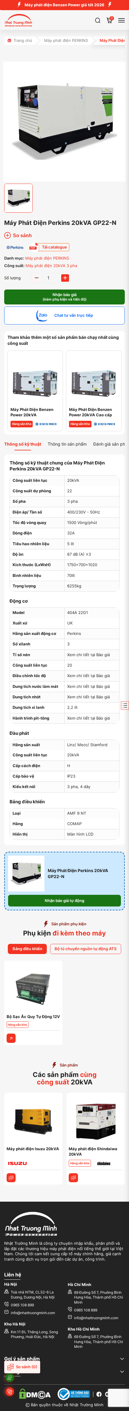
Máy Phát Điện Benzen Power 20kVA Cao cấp (90, 412)
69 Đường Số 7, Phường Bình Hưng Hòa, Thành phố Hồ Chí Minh (98, 1297)
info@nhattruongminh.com (33, 1313)
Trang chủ (23, 40)
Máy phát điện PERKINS (66, 40)
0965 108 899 (22, 1305)
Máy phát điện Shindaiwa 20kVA (93, 1151)
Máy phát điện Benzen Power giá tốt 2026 (64, 5)
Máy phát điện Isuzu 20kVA (33, 1149)
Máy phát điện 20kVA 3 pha (51, 265)
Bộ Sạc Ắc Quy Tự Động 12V (33, 1016)
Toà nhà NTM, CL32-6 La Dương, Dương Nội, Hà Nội (33, 1294)
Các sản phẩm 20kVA (65, 1078)
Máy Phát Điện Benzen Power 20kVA (31, 412)
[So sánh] (11, 1178)
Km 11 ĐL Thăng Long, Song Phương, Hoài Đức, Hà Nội (34, 1334)
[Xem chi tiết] (11, 1038)
